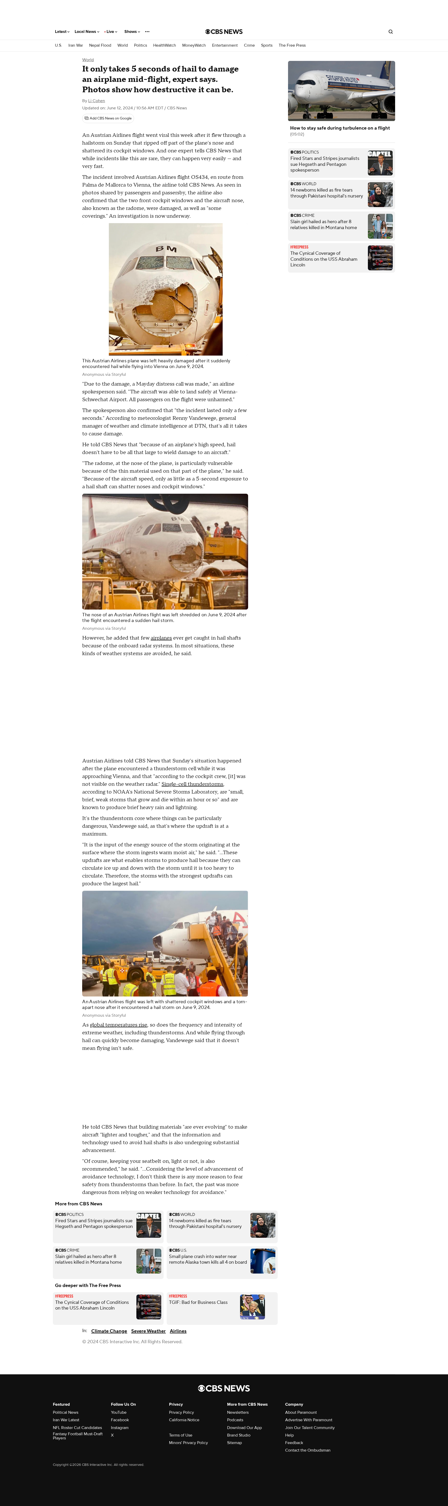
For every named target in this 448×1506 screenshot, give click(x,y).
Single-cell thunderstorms (192, 784)
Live (111, 31)
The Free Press (292, 45)
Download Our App (244, 1428)
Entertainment (225, 45)
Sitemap (234, 1443)
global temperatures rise (118, 1025)
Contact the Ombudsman (308, 1450)
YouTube (119, 1412)
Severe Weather (148, 1331)
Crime (249, 45)
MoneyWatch (194, 45)
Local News (86, 32)
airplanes (161, 638)
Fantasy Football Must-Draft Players (78, 1436)
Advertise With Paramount (308, 1420)
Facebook (120, 1420)
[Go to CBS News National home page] (224, 31)
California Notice (184, 1420)
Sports (266, 45)
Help (289, 1435)
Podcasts (235, 1420)
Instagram (120, 1428)
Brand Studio (238, 1435)
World (122, 45)
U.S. (58, 45)
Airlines (178, 1331)
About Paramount (301, 1412)
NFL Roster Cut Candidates (77, 1428)
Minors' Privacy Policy (188, 1443)
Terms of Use (180, 1435)
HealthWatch (164, 45)
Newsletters (238, 1412)
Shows (131, 32)
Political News (65, 1412)
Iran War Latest (66, 1420)
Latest (61, 32)
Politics (140, 45)
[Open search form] (390, 31)
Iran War (75, 45)
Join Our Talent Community (310, 1428)
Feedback (294, 1443)
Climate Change (109, 1331)
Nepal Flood (100, 45)
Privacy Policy (181, 1412)
